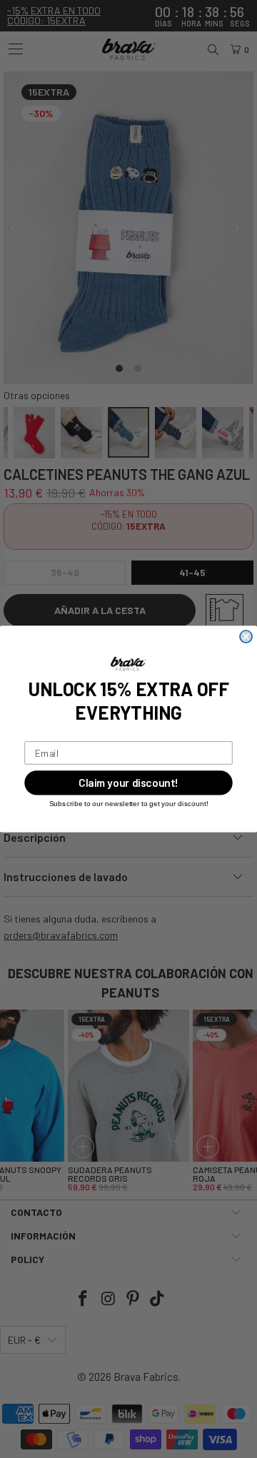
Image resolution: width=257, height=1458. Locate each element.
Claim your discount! (128, 783)
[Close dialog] (246, 636)
